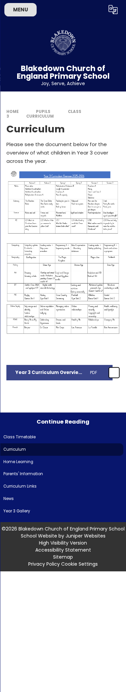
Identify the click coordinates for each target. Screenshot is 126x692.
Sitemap (63, 557)
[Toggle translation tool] (113, 9)
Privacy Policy (44, 564)
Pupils (43, 111)
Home (12, 111)
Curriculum (40, 116)
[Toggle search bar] (96, 9)
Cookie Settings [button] (79, 564)
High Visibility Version (63, 543)
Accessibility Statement (63, 550)
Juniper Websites (86, 535)
